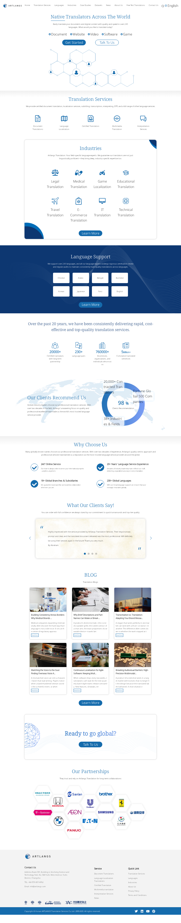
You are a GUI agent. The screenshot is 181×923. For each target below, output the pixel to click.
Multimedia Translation (117, 127)
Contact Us (153, 5)
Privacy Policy (133, 891)
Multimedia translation (104, 889)
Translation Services (42, 5)
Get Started (74, 42)
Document (59, 34)
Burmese (119, 277)
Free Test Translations (136, 5)
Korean (61, 291)
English (120, 291)
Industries (72, 5)
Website (79, 34)
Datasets (98, 5)
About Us (119, 5)
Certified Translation (90, 126)
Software (111, 34)
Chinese (61, 277)
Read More (35, 635)
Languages (59, 5)
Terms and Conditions (137, 895)
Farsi (100, 291)
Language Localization (64, 127)
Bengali (100, 277)
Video (94, 34)
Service (98, 868)
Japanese (81, 291)
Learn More (90, 233)
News (108, 5)
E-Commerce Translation (78, 214)
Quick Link (133, 868)
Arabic (80, 277)
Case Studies (85, 5)
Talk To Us (107, 42)
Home (27, 5)
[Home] (12, 5)
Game (127, 34)
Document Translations (38, 127)
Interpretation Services (143, 127)
